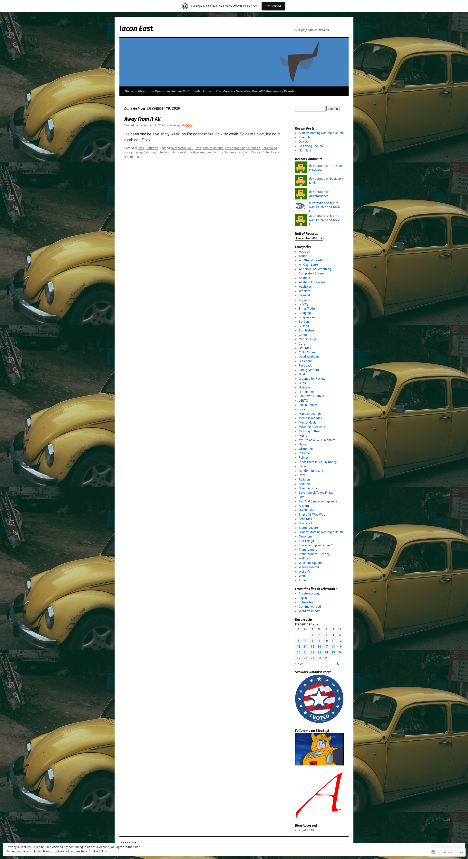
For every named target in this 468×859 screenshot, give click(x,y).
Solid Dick (305, 519)
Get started (273, 6)
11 (333, 640)
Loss (302, 409)
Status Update (308, 527)
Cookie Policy (98, 851)
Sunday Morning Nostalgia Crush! (321, 133)
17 (326, 646)
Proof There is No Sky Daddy (318, 462)
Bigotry (303, 304)
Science (304, 484)
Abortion (304, 251)
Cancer (304, 335)
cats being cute (213, 148)
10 (326, 640)
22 (312, 652)
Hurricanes (306, 392)
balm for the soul (182, 148)
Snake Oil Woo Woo (312, 514)
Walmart (304, 558)
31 (326, 658)
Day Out (304, 141)
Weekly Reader (309, 567)
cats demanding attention (242, 148)
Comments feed (310, 606)
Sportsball (305, 523)
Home (129, 91)
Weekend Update (310, 563)
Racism (304, 466)
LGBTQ (303, 400)
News (302, 444)
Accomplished (319, 196)
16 (319, 646)
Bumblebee (306, 330)
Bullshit (304, 326)
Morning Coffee (309, 431)
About (142, 91)
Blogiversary (307, 317)
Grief (302, 374)
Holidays (305, 387)
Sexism (304, 506)
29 (312, 658)
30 (319, 658)
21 (305, 652)
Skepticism (306, 510)
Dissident (305, 361)
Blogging (305, 313)
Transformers (308, 549)
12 (340, 640)
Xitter (302, 580)
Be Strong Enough (311, 146)
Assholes (305, 286)
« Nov (299, 663)
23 (319, 652)
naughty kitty (214, 152)
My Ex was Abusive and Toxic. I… (325, 207)
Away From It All (142, 119)
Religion (304, 479)
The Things (306, 541)
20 (298, 652)
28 (305, 658)
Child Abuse (307, 352)
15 (312, 646)
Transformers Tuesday (314, 554)
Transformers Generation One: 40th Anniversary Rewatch (256, 91)
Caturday (152, 148)
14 (305, 646)
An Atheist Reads (310, 260)
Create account (309, 593)
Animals (304, 278)
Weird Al (304, 571)
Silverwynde (317, 203)
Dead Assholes (309, 357)
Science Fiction (309, 488)
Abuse (303, 256)
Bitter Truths (307, 308)
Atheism (304, 291)
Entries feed (307, 602)
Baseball (305, 295)
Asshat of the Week (312, 282)
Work (302, 576)
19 (340, 646)
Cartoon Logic (308, 339)
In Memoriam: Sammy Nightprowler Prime (181, 91)
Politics (304, 457)
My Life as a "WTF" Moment (317, 440)
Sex (301, 497)
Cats (141, 148)
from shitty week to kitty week (184, 152)
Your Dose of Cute (256, 152)
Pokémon (305, 453)
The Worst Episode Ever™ (316, 545)
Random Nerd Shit (311, 470)
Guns (302, 383)
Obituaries (306, 449)
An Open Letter (309, 264)
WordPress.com (310, 611)
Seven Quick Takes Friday (316, 492)
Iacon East (136, 28)
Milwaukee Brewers (312, 427)
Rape (302, 475)
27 (298, 658)
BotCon (304, 321)
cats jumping (133, 152)
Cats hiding (269, 148)
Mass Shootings (310, 413)
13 (298, 646)
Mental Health (308, 422)
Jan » (340, 663)
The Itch (304, 137)
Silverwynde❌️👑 (181, 125)
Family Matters (309, 370)
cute (160, 152)
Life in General (308, 405)
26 (340, 652)
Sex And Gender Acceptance (318, 501)
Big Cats (304, 300)
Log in (303, 598)
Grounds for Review (312, 378)
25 (333, 652)
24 (326, 652)
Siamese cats (233, 152)
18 (333, 646)
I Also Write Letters (311, 396)
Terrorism (305, 536)
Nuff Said (305, 150)
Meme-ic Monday (310, 418)
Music (303, 435)
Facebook (305, 365)
